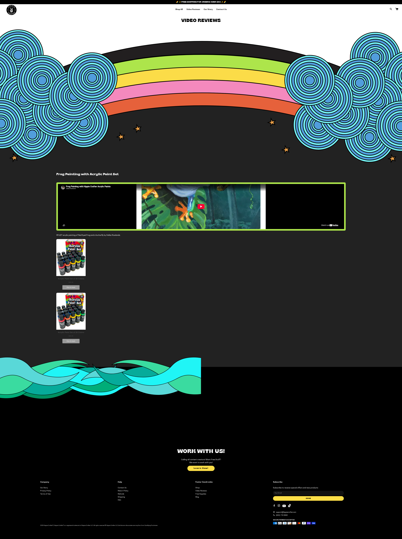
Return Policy (123, 491)
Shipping (121, 497)
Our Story (208, 9)
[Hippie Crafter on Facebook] (274, 505)
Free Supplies (200, 494)
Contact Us (221, 9)
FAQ (119, 500)
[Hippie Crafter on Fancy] (289, 506)
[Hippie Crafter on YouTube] (284, 505)
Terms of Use (45, 494)
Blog (197, 497)
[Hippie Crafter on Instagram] (279, 505)
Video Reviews (193, 9)
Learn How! (201, 468)
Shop (197, 488)
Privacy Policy (45, 491)
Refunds (121, 494)
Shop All (179, 9)
